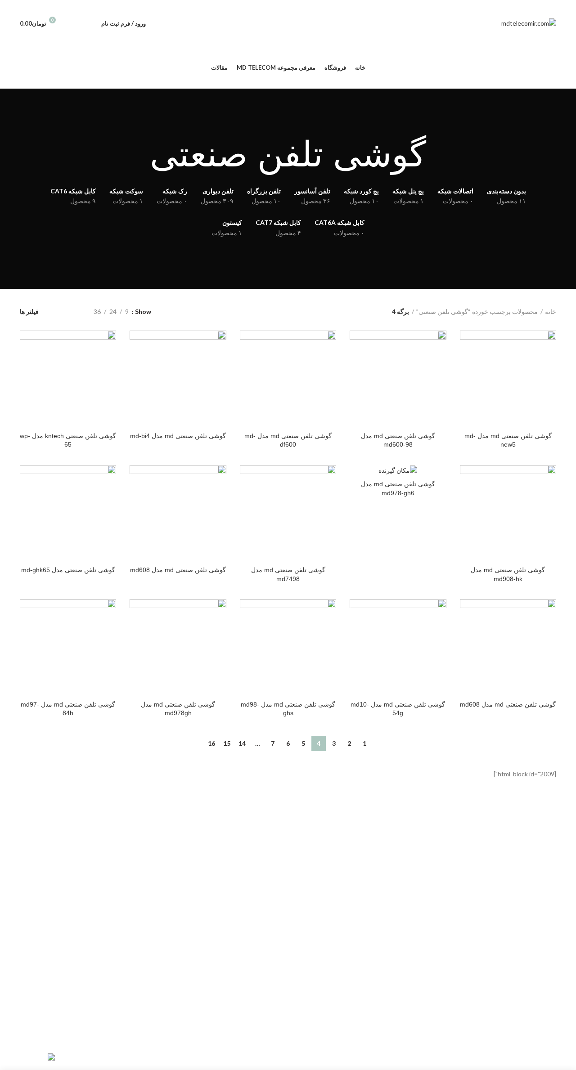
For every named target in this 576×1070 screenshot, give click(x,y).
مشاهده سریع (466, 365)
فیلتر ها (29, 312)
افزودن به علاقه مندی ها (466, 386)
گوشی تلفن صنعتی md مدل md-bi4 (178, 435)
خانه (550, 311)
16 (211, 743)
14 (242, 743)
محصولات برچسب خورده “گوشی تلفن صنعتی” (477, 311)
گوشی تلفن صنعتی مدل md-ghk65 (68, 569)
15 (226, 743)
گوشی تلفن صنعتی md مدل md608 (178, 569)
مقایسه (466, 345)
